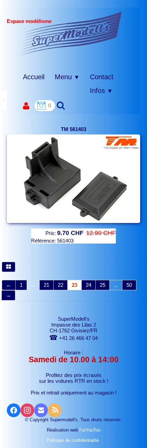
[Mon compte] (26, 106)
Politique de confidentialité (73, 440)
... (33, 285)
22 (60, 285)
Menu (67, 77)
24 (88, 285)
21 (46, 285)
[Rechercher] (60, 105)
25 (102, 285)
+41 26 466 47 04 (73, 338)
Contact (101, 77)
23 (74, 285)
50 (129, 285)
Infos (101, 90)
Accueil (33, 77)
